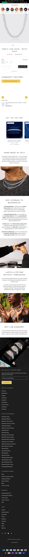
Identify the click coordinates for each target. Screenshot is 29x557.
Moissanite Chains (6, 416)
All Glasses (4, 409)
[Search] (24, 5)
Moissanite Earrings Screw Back (9, 443)
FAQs (3, 474)
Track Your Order (5, 485)
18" (3, 62)
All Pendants (4, 402)
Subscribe (7, 382)
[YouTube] (8, 533)
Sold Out (14, 71)
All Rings (3, 395)
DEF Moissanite (5, 453)
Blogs (3, 483)
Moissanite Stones (6, 455)
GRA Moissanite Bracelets (7, 457)
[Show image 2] (14, 45)
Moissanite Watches (6, 419)
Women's (4, 528)
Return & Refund (5, 481)
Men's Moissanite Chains (7, 462)
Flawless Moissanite (6, 450)
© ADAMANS (14, 542)
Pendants (4, 521)
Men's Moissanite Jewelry (7, 446)
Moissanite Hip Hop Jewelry (8, 437)
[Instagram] (5, 533)
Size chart (25, 59)
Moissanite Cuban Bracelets (8, 428)
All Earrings (4, 397)
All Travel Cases (5, 404)
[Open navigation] (2, 5)
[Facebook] (2, 533)
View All (3, 509)
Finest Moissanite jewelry (7, 466)
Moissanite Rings (5, 432)
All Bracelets (4, 393)
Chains (3, 516)
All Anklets (4, 400)
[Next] (18, 45)
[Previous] (10, 45)
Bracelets (4, 519)
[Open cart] (27, 5)
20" (7, 62)
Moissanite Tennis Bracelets (8, 434)
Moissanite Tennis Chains (7, 421)
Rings (3, 523)
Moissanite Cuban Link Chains (8, 423)
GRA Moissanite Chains (7, 459)
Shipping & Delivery (6, 478)
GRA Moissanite (5, 448)
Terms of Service (5, 500)
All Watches (4, 406)
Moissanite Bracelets (6, 425)
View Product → (9, 105)
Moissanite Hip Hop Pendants (8, 439)
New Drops (4, 514)
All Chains (4, 391)
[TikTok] (11, 533)
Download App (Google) (7, 495)
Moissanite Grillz (5, 430)
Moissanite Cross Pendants (7, 441)
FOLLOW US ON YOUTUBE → (11, 81)
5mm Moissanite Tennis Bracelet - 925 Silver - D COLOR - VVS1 (14, 141)
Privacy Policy (5, 497)
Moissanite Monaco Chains (7, 464)
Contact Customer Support (7, 476)
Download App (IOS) (6, 493)
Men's (3, 525)
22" (11, 62)
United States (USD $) (13, 539)
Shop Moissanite (5, 512)
